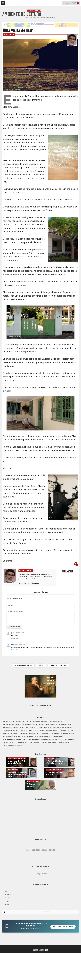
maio (7, 904)
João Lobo (55, 733)
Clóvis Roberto (51, 724)
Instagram (50, 677)
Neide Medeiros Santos (49, 739)
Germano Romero (67, 730)
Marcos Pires (57, 736)
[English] (42, 24)
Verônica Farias (64, 742)
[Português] (18, 24)
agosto (8, 894)
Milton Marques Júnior (31, 739)
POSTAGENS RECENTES (23, 665)
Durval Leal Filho (45, 727)
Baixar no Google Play (63, 927)
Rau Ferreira (21, 742)
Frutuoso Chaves (27, 730)
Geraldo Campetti (52, 730)
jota (12, 633)
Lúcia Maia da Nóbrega (42, 736)
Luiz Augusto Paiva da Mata (23, 736)
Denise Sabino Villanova (28, 727)
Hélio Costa (23, 733)
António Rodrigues (57, 721)
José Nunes (45, 733)
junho (7, 901)
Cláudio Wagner (38, 724)
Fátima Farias (39, 730)
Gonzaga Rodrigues (10, 733)
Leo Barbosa (7, 736)
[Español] (66, 24)
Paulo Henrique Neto (66, 739)
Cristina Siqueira (65, 724)
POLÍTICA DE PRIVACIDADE (40, 912)
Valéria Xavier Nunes (49, 742)
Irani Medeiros (34, 733)
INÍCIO (41, 665)
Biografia (50, 683)
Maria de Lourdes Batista (12, 739)
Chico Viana (27, 724)
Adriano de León (8, 721)
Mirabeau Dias (9, 34)
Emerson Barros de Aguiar (62, 727)
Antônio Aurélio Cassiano (12, 724)
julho (7, 898)
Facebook (50, 680)
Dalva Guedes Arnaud (10, 727)
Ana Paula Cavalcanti (40, 721)
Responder (14, 638)
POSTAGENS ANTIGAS (58, 665)
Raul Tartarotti (34, 742)
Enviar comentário (14, 627)
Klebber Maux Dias (67, 733)
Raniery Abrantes (9, 742)
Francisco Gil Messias (10, 730)
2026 (5, 891)
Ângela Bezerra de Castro (12, 745)
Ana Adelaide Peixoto (23, 721)
